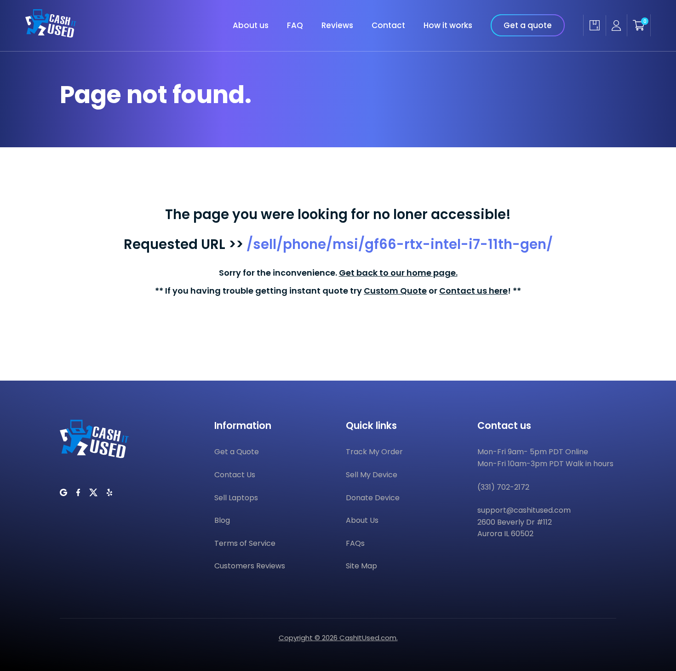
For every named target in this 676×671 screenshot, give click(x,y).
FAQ (295, 25)
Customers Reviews (249, 566)
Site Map (361, 566)
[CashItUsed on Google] (63, 492)
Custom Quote (395, 290)
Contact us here (473, 290)
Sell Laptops (236, 497)
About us (251, 25)
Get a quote (528, 25)
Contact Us (234, 474)
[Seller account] (616, 25)
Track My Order (374, 451)
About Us (362, 520)
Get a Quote (236, 451)
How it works (448, 25)
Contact (388, 25)
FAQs (355, 543)
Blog (222, 520)
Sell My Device (371, 474)
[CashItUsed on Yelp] (109, 492)
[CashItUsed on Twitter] (93, 492)
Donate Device (373, 497)
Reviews (337, 25)
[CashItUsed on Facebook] (78, 492)
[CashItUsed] (50, 34)
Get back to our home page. (398, 272)
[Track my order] (594, 25)
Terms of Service (244, 543)
